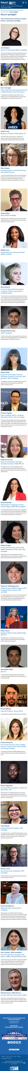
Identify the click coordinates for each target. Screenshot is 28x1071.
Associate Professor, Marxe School (12, 711)
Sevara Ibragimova (7, 906)
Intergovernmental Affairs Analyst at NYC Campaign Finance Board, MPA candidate (14, 590)
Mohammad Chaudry (8, 331)
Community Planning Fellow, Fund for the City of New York (14, 789)
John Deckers (5, 48)
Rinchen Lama (5, 869)
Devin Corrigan (6, 88)
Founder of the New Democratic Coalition (14, 995)
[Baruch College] (4, 2)
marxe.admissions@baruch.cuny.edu (14, 1027)
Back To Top (24, 1063)
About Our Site (9, 1056)
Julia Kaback (5, 826)
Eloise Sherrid (5, 287)
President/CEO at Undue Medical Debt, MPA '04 (13, 634)
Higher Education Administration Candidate (11, 909)
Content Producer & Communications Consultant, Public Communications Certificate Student (12, 291)
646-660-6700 (14, 1025)
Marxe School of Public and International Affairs (12, 10)
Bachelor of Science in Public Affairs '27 (13, 133)
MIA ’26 (3, 672)
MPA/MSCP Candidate (8, 215)
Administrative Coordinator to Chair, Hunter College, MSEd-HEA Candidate (13, 506)
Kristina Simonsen (7, 742)
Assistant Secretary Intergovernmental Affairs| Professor (13, 253)
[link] (14, 45)
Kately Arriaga (6, 545)
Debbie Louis (5, 250)
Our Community (4, 12)
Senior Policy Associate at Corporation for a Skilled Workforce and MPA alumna (14, 91)
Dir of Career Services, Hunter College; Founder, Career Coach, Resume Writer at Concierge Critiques (13, 746)
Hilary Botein (5, 168)
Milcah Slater (5, 372)
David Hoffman (6, 709)
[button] (23, 2)
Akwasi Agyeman (7, 786)
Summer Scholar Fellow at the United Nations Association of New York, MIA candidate (13, 549)
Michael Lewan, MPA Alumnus (11, 993)
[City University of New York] (13, 2)
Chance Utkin (5, 213)
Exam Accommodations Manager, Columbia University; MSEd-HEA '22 (12, 463)
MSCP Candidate (6, 333)
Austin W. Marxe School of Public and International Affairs (11, 6)
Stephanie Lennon (7, 460)
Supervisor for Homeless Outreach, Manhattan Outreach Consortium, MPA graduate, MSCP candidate (13, 376)
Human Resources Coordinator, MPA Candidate (12, 872)
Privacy (14, 1056)
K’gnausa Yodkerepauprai (10, 586)
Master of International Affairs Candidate (14, 50)
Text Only (19, 1056)
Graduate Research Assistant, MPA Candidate (12, 829)
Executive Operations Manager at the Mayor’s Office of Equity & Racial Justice (13, 956)
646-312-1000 (14, 1063)
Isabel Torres (5, 131)
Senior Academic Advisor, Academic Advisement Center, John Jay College (12, 416)
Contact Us (3, 1056)
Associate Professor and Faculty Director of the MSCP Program (13, 171)
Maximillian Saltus (7, 669)
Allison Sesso (5, 631)
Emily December (6, 502)
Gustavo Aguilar (6, 413)
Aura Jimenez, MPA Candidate (11, 952)
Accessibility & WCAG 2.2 (6, 1058)
